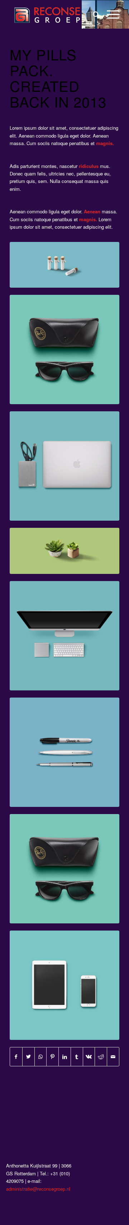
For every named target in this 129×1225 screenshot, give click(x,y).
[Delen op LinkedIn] (65, 1056)
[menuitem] (93, 14)
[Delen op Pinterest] (52, 1056)
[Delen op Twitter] (28, 1056)
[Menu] (109, 14)
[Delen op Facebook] (16, 1056)
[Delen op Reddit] (101, 1056)
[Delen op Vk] (89, 1056)
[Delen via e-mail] (113, 1056)
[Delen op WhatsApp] (41, 1056)
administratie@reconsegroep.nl (38, 1188)
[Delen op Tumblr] (77, 1056)
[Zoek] (93, 14)
